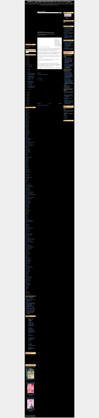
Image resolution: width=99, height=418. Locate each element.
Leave (26, 208)
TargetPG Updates (31, 322)
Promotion (27, 249)
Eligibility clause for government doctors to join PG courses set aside (68, 33)
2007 (27, 97)
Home (50, 103)
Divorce (27, 161)
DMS (26, 165)
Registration (27, 257)
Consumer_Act (28, 143)
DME (26, 163)
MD (26, 217)
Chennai (27, 135)
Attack (41, 74)
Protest (46, 74)
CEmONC (27, 131)
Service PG (27, 269)
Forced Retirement (28, 177)
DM (26, 162)
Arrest (26, 118)
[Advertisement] (49, 8)
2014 (27, 60)
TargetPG (29, 321)
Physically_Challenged (29, 241)
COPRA (27, 147)
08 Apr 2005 (65, 116)
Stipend (27, 273)
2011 (27, 91)
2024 (27, 56)
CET (26, 134)
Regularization (28, 260)
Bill (26, 123)
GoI (26, 182)
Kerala (27, 205)
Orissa (27, 229)
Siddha (27, 272)
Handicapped (27, 189)
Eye (26, 173)
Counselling (27, 150)
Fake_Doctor (27, 174)
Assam (27, 119)
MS (26, 222)
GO (26, 181)
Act (26, 111)
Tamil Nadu (27, 279)
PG (26, 236)
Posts (66, 14)
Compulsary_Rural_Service (30, 142)
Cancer (27, 127)
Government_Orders (29, 186)
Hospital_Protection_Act (29, 197)
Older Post (60, 103)
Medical (27, 218)
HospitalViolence (28, 198)
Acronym (27, 110)
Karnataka (43, 74)
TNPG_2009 (27, 284)
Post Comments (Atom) (45, 105)
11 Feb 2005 (65, 115)
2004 (27, 101)
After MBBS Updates (31, 345)
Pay (26, 232)
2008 (27, 95)
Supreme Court (28, 276)
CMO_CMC (27, 139)
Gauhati (27, 178)
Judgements (27, 202)
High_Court (27, 190)
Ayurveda (27, 122)
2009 (27, 94)
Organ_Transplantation (29, 228)
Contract (27, 146)
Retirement (27, 263)
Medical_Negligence (29, 221)
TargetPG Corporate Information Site (31, 325)
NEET (26, 225)
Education (27, 169)
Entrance (27, 170)
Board (26, 126)
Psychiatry (27, 252)
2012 (27, 63)
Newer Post (39, 103)
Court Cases (27, 151)
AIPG (26, 115)
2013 (27, 62)
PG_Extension (28, 240)
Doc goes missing (30, 84)
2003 (27, 103)
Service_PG (27, 271)
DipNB (27, 158)
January (29, 89)
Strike (26, 275)
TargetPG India (30, 323)
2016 (27, 59)
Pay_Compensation (28, 233)
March (29, 72)
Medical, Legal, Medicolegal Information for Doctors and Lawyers (50, 1)
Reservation (27, 261)
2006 (27, 98)
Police (26, 244)
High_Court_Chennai (29, 193)
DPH (26, 167)
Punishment (27, 253)
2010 (27, 92)
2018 (27, 57)
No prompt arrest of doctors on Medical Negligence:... (30, 82)
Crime (26, 153)
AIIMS (27, 114)
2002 (27, 104)
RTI (26, 264)
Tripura (27, 287)
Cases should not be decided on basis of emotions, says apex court (68, 92)
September (29, 66)
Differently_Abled (28, 157)
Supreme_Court (28, 277)
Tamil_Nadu (27, 280)
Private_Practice (28, 248)
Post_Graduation (28, 245)
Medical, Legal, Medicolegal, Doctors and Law (31, 348)
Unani (26, 288)
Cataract (27, 130)
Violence (27, 291)
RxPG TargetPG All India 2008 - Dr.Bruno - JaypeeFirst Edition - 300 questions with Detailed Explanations (30, 373)
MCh (26, 214)
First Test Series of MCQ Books (31, 339)
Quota (26, 256)
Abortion (27, 108)
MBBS (27, 213)
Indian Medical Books (31, 337)
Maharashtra (27, 210)
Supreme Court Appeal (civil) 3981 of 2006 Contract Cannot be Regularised (68, 96)
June (28, 69)
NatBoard (27, 224)
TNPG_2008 (27, 283)
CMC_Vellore (27, 138)
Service (27, 268)
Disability (27, 159)
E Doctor (29, 334)
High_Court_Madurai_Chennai (30, 194)
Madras (27, 209)
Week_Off (27, 292)
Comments (66, 15)
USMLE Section (30, 335)
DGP (26, 155)
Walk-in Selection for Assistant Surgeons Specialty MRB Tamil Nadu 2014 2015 (30, 311)
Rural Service (28, 265)
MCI (26, 216)
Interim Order (28, 201)
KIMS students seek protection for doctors (45, 32)
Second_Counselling (29, 267)
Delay (26, 154)
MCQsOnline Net (30, 330)
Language (27, 206)
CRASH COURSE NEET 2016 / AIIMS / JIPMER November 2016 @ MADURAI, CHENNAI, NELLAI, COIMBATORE (30, 304)
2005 (27, 100)
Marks (26, 212)
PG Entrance (27, 237)
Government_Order (28, 185)
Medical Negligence (28, 220)
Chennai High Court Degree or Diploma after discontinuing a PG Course (68, 36)
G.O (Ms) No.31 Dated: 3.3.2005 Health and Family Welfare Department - (68, 66)
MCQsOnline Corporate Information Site (31, 332)
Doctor (27, 166)
